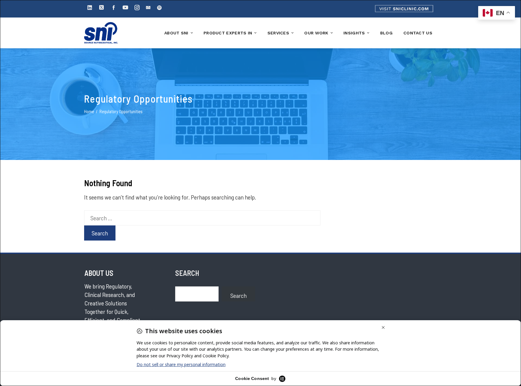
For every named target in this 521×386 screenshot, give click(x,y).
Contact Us (417, 32)
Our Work (316, 32)
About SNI (176, 32)
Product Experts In (228, 32)
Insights (354, 32)
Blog (386, 32)
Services (278, 32)
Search (238, 295)
